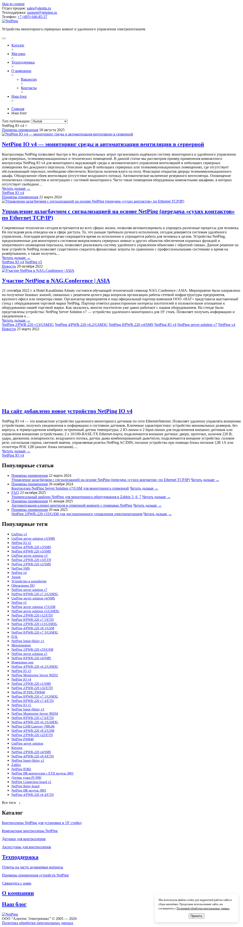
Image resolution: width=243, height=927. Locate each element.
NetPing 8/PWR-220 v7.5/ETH (32, 619)
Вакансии (29, 79)
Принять (196, 916)
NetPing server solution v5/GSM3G (35, 611)
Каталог (17, 45)
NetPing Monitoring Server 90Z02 (34, 675)
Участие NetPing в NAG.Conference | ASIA (56, 281)
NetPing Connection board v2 (31, 782)
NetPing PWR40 (22, 739)
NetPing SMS (20, 568)
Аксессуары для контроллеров (26, 847)
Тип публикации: (16, 121)
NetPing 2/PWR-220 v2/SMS (31, 564)
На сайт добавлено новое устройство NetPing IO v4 (67, 411)
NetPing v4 (226, 325)
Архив (16, 577)
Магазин (18, 54)
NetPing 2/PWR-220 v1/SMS (31, 684)
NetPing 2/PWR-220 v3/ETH (31, 560)
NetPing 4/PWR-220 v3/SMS (31, 547)
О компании (21, 71)
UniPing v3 (19, 534)
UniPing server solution (27, 743)
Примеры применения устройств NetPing (35, 875)
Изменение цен (22, 662)
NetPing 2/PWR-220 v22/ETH (32, 735)
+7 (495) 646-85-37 (32, 17)
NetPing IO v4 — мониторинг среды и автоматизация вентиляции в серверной (103, 144)
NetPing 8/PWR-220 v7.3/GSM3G (34, 632)
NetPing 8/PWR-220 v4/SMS (131, 325)
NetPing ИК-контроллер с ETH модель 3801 (42, 773)
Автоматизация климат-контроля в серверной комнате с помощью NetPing (71, 505)
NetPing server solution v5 (29, 654)
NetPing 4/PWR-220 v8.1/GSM (32, 628)
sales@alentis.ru (39, 8)
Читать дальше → (16, 188)
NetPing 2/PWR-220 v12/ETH (32, 615)
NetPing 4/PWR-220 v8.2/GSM (32, 730)
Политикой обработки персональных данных (203, 908)
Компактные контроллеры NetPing (30, 831)
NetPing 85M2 (21, 769)
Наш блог (19, 96)
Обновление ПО (23, 585)
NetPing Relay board (25, 786)
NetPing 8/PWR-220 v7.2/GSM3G (34, 594)
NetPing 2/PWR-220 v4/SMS (31, 752)
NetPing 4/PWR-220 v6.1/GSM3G (34, 722)
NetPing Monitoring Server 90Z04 (34, 713)
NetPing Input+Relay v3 (27, 709)
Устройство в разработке (29, 581)
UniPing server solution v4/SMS (33, 598)
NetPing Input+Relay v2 (27, 760)
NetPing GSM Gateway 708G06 (33, 726)
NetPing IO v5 (21, 705)
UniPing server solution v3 (29, 555)
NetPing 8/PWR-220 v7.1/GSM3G (34, 696)
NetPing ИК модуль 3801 (28, 790)
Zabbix (16, 765)
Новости (9, 266)
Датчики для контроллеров (24, 839)
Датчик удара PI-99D (26, 777)
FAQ (15, 493)
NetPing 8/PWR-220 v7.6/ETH (32, 718)
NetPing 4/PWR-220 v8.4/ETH (32, 756)
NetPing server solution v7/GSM (33, 607)
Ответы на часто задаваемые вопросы (32, 867)
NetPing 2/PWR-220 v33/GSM (32, 649)
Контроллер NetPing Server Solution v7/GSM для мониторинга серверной (70, 488)
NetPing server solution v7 (197, 325)
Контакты (29, 88)
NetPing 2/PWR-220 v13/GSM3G (28, 325)
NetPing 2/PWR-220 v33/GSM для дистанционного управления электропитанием (76, 514)
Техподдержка (23, 62)
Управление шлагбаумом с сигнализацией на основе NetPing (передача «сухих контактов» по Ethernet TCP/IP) (100, 480)
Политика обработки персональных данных (37, 923)
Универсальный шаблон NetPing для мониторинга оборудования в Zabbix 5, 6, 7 (76, 497)
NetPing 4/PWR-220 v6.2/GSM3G (81, 325)
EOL (14, 637)
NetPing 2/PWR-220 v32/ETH (32, 688)
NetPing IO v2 (21, 543)
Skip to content (13, 4)
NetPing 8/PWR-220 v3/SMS (31, 551)
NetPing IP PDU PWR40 (28, 692)
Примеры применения (20, 130)
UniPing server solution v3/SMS (33, 538)
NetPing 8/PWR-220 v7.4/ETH (32, 701)
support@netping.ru (42, 12)
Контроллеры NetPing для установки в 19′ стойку (42, 823)
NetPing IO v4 (13, 193)
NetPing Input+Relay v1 (27, 641)
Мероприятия (21, 645)
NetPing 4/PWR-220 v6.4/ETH (32, 795)
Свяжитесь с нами (16, 883)
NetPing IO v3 (21, 671)
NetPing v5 (33, 262)
